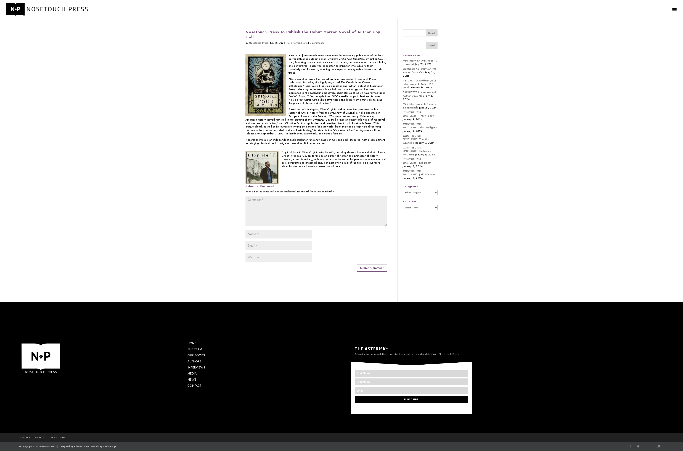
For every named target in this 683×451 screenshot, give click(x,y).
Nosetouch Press (258, 43)
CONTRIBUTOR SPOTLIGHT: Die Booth (417, 161)
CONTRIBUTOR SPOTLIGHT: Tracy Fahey (418, 114)
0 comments (317, 43)
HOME (191, 343)
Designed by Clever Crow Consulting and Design (88, 446)
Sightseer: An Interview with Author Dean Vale (419, 70)
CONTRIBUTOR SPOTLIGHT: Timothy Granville (416, 139)
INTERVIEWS (196, 367)
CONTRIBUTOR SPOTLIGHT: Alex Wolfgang (420, 126)
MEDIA (192, 373)
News (304, 43)
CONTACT (194, 385)
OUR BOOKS (196, 355)
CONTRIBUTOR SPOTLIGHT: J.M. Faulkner (419, 173)
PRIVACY (40, 437)
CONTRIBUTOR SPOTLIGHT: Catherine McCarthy (417, 151)
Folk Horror (293, 43)
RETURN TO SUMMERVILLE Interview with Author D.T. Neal (419, 84)
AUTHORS (194, 361)
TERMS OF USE (57, 437)
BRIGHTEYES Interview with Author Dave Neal (419, 94)
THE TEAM (194, 349)
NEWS (191, 379)
